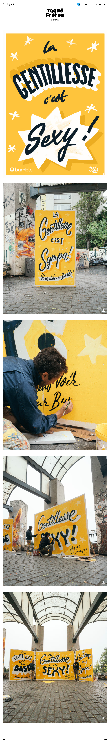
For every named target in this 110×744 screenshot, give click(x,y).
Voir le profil (8, 4)
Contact (102, 4)
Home (84, 4)
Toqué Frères (55, 13)
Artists (93, 4)
